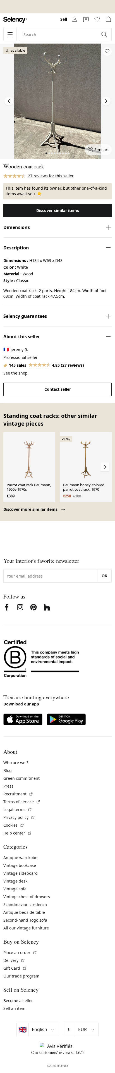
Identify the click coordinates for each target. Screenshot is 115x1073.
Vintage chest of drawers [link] (26, 896)
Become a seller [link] (18, 1000)
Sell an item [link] (14, 1008)
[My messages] (86, 19)
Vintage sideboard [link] (20, 873)
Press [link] (8, 786)
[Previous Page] (8, 101)
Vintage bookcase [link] (19, 865)
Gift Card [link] (15, 968)
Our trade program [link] (21, 976)
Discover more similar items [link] (31, 509)
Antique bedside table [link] (24, 912)
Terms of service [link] (21, 801)
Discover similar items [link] (57, 210)
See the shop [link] (15, 373)
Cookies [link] (13, 825)
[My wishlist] (97, 19)
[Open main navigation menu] (10, 34)
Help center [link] (17, 833)
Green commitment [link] (21, 778)
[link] (15, 20)
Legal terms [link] (17, 809)
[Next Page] (106, 101)
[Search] (104, 34)
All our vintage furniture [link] (26, 928)
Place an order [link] (20, 952)
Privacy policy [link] (19, 817)
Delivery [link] (14, 960)
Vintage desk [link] (15, 881)
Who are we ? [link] (15, 762)
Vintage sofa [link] (15, 888)
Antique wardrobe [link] (20, 857)
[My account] (74, 19)
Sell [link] (63, 19)
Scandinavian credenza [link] (25, 904)
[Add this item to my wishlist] (107, 51)
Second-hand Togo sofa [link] (25, 920)
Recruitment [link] (18, 794)
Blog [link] (7, 770)
